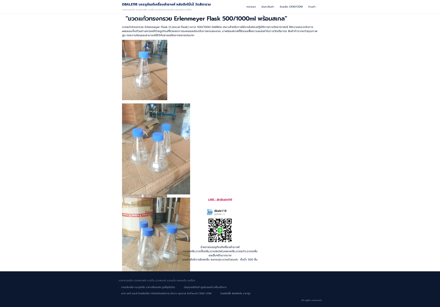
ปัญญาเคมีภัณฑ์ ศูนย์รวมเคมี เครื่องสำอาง (205, 287)
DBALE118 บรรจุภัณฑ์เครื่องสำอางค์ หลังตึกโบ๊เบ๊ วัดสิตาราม (166, 4)
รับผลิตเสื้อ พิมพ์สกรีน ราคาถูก (235, 293)
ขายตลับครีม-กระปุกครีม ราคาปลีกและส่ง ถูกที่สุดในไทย (148, 287)
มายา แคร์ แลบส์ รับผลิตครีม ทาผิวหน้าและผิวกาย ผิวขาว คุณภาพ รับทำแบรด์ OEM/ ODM (166, 293)
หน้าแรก (251, 7)
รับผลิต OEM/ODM (291, 7)
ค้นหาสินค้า (267, 7)
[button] (145, 70)
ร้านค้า (312, 7)
